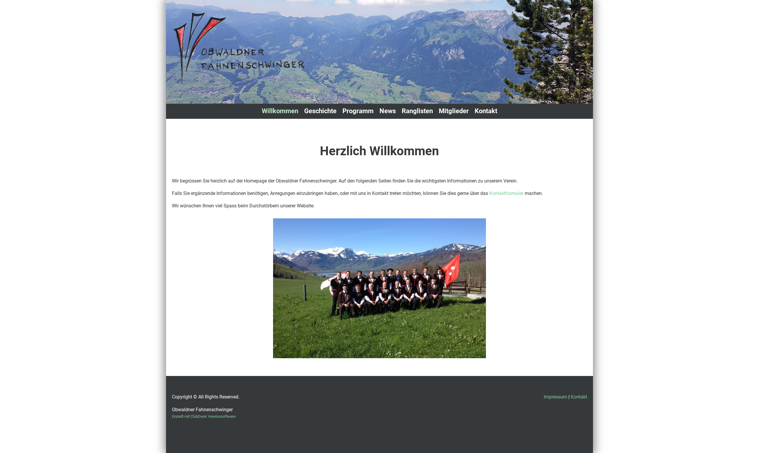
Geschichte (320, 111)
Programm (358, 111)
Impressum (555, 397)
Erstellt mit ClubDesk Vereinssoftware (204, 416)
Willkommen (280, 111)
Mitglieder (454, 111)
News (388, 111)
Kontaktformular (507, 193)
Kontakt (486, 111)
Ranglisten (417, 111)
